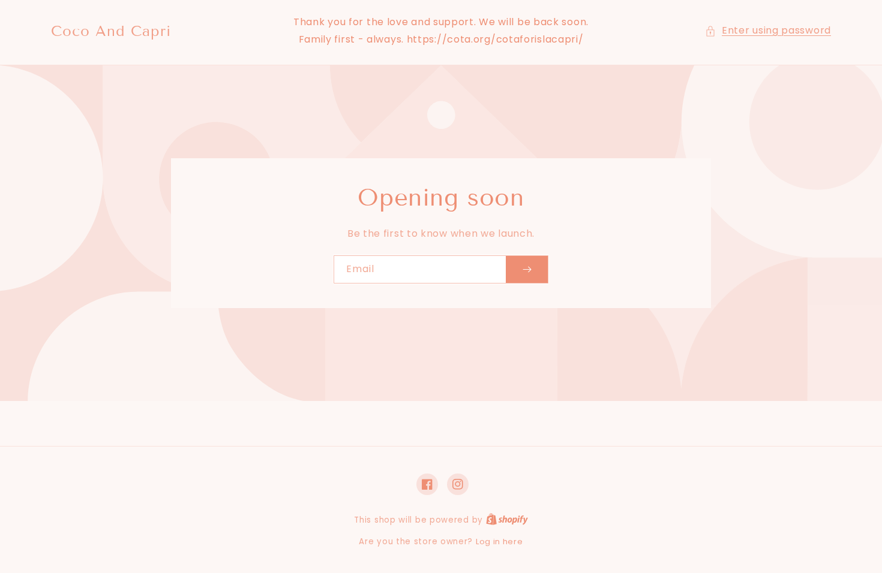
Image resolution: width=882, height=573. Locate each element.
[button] (768, 31)
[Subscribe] (527, 269)
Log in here (499, 541)
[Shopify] (507, 520)
